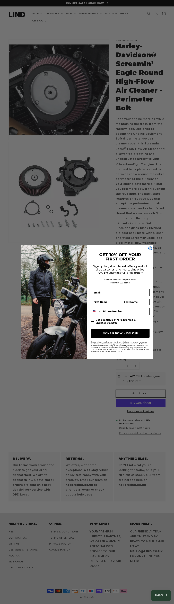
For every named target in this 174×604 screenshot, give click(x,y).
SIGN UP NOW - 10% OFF (120, 333)
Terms (119, 351)
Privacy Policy (110, 351)
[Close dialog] (150, 248)
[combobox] (96, 311)
